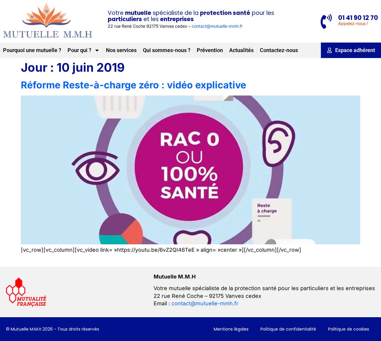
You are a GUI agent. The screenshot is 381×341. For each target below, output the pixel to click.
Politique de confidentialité (288, 329)
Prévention (210, 50)
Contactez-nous (279, 50)
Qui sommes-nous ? (166, 50)
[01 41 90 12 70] (326, 21)
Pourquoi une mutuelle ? (32, 50)
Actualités (241, 50)
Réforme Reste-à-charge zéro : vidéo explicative (133, 85)
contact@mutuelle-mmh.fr (217, 26)
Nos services (121, 50)
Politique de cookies (348, 329)
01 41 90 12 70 (358, 17)
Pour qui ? (79, 50)
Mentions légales (231, 329)
